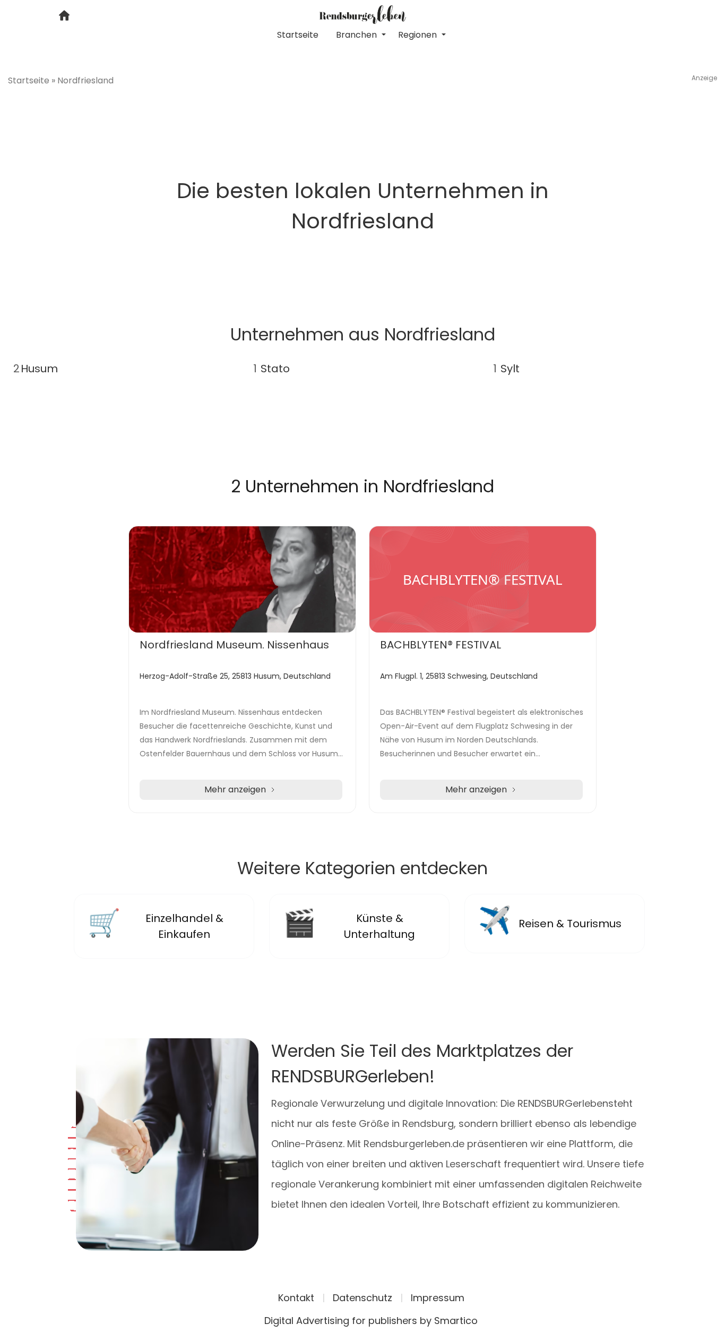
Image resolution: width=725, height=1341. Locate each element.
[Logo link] (363, 14)
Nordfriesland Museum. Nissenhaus (234, 645)
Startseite (297, 35)
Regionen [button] (418, 35)
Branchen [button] (357, 35)
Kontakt (296, 1297)
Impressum (437, 1297)
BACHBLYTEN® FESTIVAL (440, 645)
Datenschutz (362, 1297)
